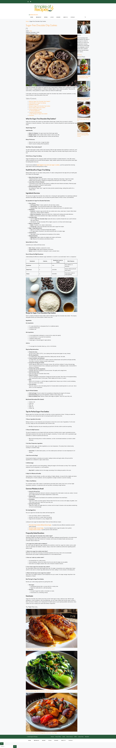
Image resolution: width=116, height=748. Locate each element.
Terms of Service (69, 736)
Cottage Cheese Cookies (35, 529)
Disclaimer (87, 736)
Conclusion (31, 115)
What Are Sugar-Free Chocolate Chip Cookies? (39, 101)
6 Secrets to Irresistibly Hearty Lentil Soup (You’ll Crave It (83, 134)
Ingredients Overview (34, 104)
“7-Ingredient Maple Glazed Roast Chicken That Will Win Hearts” (40, 649)
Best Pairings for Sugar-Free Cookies (38, 113)
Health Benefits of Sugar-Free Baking (37, 103)
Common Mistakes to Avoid (35, 109)
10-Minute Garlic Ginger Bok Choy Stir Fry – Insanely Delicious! (40, 691)
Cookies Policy (81, 736)
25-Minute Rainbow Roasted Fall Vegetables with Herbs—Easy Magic (41, 733)
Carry (30, 30)
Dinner (45, 17)
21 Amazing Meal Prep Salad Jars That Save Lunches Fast (83, 77)
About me (79, 54)
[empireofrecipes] (44, 8)
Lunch (51, 17)
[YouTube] (28, 2)
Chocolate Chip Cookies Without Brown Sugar (40, 525)
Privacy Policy (58, 736)
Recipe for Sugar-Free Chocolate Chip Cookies (39, 106)
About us (65, 17)
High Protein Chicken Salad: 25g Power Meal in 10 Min (83, 98)
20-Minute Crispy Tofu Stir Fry (83, 119)
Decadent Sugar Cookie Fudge (36, 528)
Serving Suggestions (35, 110)
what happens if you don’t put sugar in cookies (48, 165)
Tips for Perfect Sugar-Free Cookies (37, 107)
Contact (73, 17)
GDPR (75, 736)
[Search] (15, 746)
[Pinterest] (31, 2)
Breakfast (38, 17)
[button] (85, 17)
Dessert (58, 17)
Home (31, 17)
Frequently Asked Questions (35, 112)
